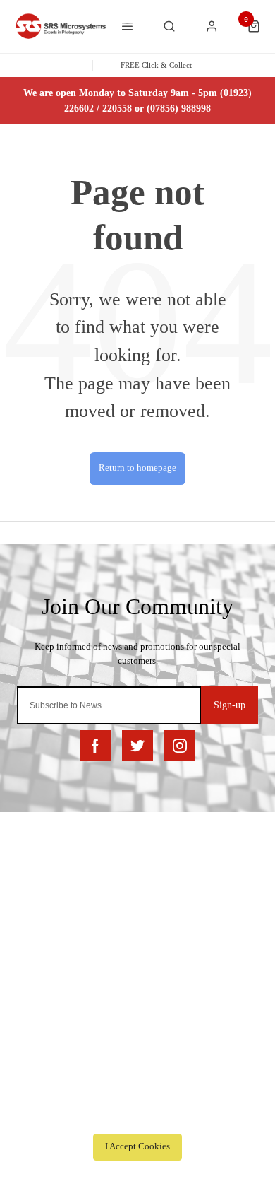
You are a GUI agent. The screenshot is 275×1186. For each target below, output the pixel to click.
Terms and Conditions (64, 937)
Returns (37, 918)
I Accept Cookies (137, 1146)
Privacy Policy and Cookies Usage (88, 955)
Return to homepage (137, 468)
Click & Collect (53, 881)
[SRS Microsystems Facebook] (95, 745)
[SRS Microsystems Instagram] (179, 745)
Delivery (39, 863)
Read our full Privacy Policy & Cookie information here (137, 1115)
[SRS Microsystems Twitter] (137, 745)
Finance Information (61, 900)
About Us (41, 1021)
